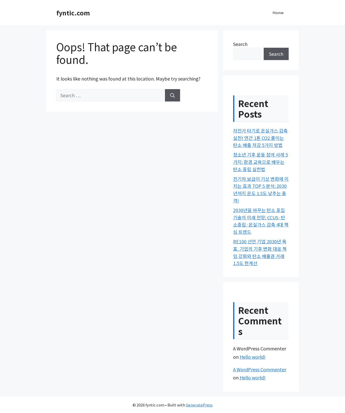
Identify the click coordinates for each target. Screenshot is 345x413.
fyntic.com (73, 12)
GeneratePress (199, 404)
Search (240, 44)
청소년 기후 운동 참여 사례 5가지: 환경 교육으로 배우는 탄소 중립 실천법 (260, 161)
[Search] (172, 95)
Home (278, 12)
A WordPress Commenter (259, 369)
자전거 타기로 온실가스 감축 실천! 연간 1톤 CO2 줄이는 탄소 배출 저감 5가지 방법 (260, 137)
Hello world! (252, 356)
